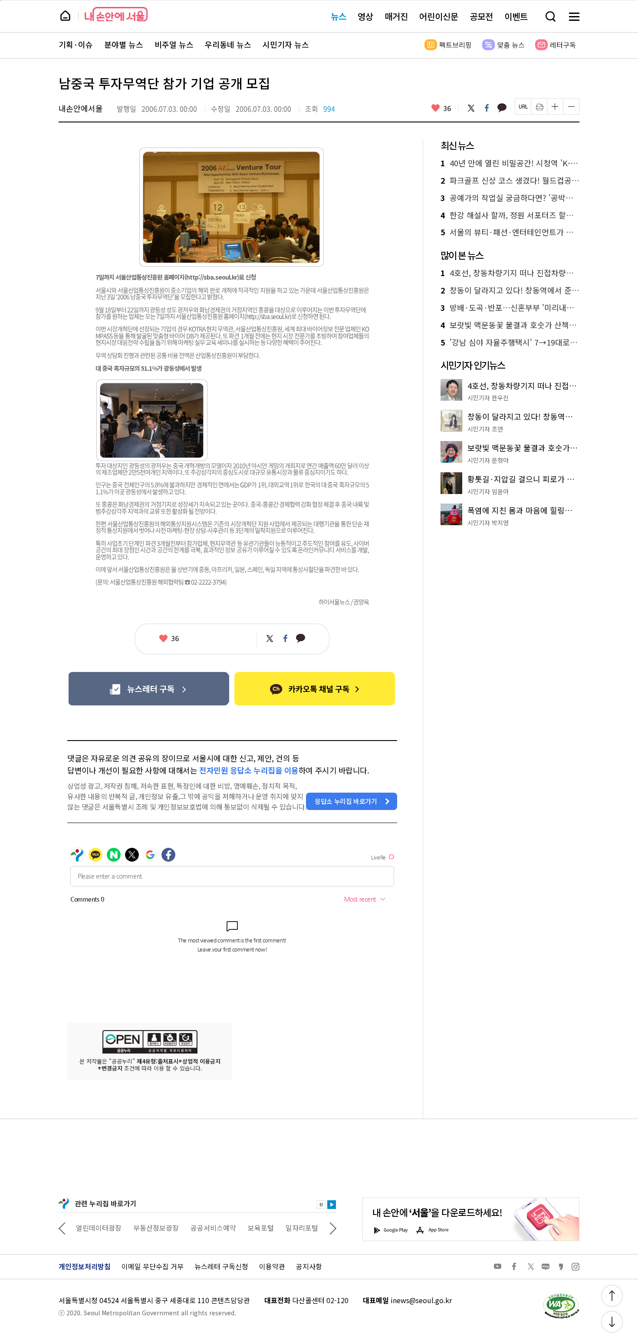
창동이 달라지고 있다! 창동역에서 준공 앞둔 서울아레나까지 (510, 290)
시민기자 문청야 (488, 460)
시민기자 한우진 (488, 397)
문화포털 (286, 1227)
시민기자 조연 (485, 429)
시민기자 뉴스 (286, 44)
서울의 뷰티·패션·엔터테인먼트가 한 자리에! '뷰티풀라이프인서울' (510, 232)
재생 (331, 1204)
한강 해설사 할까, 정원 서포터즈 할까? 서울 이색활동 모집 (510, 215)
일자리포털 (244, 1227)
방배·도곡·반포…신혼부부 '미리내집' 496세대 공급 (510, 307)
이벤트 (516, 16)
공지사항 (309, 1266)
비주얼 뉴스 (174, 44)
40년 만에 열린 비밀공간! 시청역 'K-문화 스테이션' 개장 (510, 163)
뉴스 (338, 16)
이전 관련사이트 (62, 1228)
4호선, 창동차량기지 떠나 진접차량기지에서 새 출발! (510, 273)
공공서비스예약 (156, 1227)
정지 (321, 1204)
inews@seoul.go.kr (421, 1300)
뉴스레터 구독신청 (221, 1266)
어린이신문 (438, 16)
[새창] (148, 688)
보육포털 (204, 1227)
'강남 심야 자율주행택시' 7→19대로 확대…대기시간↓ (510, 342)
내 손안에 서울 (116, 14)
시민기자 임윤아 (488, 491)
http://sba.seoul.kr (211, 277)
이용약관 (272, 1266)
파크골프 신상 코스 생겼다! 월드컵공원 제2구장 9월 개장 (510, 180)
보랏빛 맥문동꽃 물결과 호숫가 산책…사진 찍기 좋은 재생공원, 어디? (510, 325)
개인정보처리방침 (85, 1266)
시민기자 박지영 (488, 522)
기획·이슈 (76, 44)
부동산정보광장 (99, 1227)
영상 (365, 16)
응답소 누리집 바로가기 (346, 801)
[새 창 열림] (560, 1295)
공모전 (481, 16)
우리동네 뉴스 (228, 44)
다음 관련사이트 (332, 1228)
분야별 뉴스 (123, 44)
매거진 (396, 16)
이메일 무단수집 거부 (153, 1266)
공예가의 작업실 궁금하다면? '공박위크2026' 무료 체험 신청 (510, 198)
